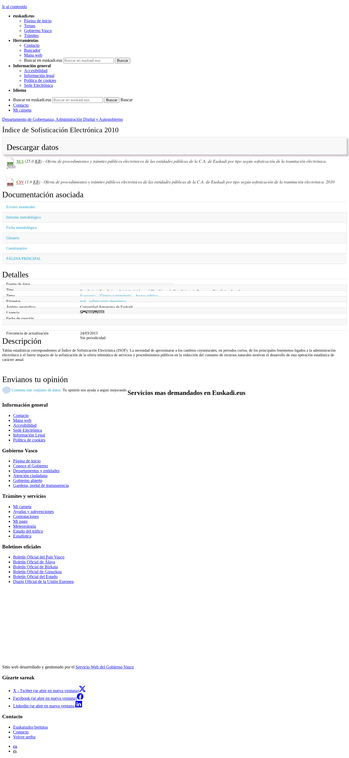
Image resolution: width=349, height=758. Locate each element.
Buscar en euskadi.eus (43, 60)
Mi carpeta (22, 110)
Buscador (32, 50)
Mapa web (33, 55)
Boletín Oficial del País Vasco (38, 557)
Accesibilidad (35, 70)
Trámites (31, 35)
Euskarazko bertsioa (30, 727)
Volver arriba (24, 737)
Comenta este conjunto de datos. (36, 390)
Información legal (39, 75)
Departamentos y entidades (36, 470)
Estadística (22, 536)
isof (83, 301)
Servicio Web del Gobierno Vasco (105, 667)
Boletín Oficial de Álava (34, 562)
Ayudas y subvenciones (33, 511)
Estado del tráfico (28, 531)
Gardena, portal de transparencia (41, 485)
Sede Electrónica (38, 85)
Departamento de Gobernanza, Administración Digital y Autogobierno (62, 119)
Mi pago (20, 521)
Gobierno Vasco (38, 30)
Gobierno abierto (27, 480)
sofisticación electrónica (107, 301)
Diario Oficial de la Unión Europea (43, 581)
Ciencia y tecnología (115, 296)
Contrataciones (26, 516)
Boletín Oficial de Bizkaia (35, 566)
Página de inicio (38, 21)
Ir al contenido (14, 6)
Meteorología (24, 526)
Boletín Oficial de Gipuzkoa (37, 571)
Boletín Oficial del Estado (35, 576)
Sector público (147, 296)
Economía (88, 296)
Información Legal (29, 435)
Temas (29, 25)
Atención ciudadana (30, 475)
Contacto (32, 45)
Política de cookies (40, 80)
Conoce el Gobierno (30, 466)
